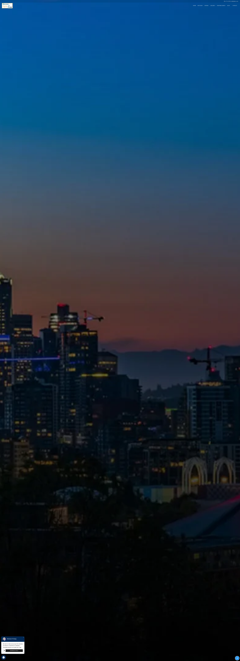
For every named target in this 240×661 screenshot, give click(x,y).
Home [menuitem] (194, 5)
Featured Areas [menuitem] (221, 5)
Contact (234, 5)
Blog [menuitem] (228, 5)
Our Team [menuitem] (200, 5)
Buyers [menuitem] (206, 5)
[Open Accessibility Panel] (237, 658)
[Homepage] (7, 5)
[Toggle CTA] (3, 657)
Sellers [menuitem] (212, 5)
